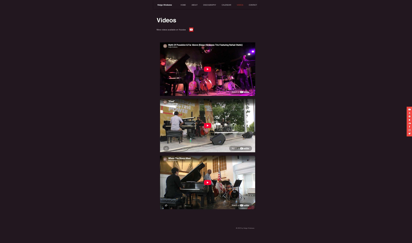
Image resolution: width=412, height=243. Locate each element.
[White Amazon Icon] (409, 113)
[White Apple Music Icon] (409, 119)
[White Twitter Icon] (409, 133)
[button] (193, 4)
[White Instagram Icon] (409, 130)
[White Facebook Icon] (409, 126)
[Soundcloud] (409, 123)
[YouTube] (191, 30)
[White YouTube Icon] (409, 109)
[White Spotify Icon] (409, 116)
